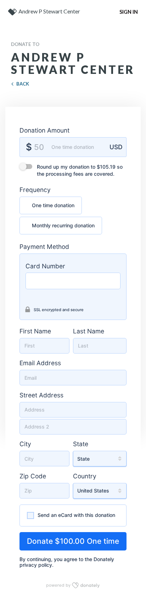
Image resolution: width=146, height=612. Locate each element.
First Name (35, 331)
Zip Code (32, 476)
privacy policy (35, 565)
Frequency (35, 189)
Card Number (45, 266)
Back (22, 84)
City (25, 444)
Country (84, 476)
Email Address (40, 363)
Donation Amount (44, 130)
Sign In (128, 12)
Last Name (88, 331)
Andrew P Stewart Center (49, 11)
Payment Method (44, 246)
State (80, 444)
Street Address (41, 395)
